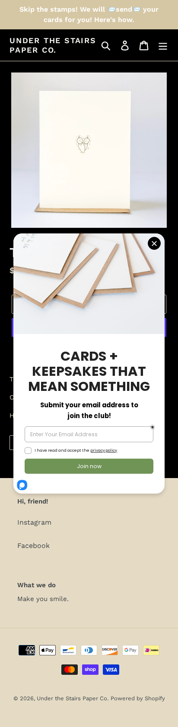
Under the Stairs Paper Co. (53, 45)
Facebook (33, 545)
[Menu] (162, 45)
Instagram (34, 522)
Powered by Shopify (138, 698)
